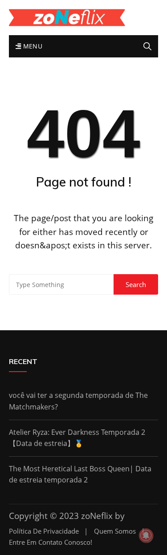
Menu (31, 46)
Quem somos (115, 531)
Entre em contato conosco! (50, 542)
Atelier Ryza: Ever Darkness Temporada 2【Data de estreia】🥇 (77, 438)
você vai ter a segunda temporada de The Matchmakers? (78, 401)
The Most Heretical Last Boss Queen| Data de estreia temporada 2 (80, 474)
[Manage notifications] (146, 535)
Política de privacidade (44, 531)
